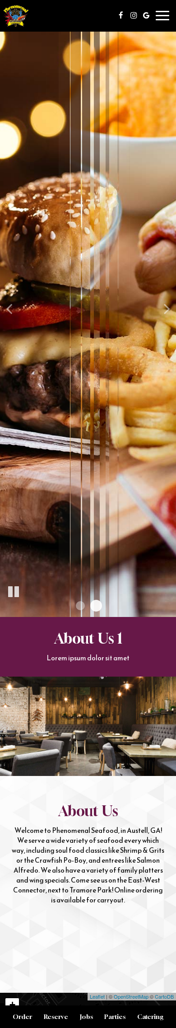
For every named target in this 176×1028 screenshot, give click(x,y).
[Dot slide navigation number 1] (80, 605)
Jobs (86, 1016)
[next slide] (167, 308)
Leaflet (97, 996)
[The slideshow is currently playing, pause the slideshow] (13, 592)
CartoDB (164, 996)
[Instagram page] (133, 15)
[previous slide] (9, 308)
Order (22, 1016)
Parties (114, 1016)
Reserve (56, 1016)
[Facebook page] (121, 15)
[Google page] (146, 15)
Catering (150, 1016)
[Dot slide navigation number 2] (96, 606)
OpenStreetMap (131, 996)
